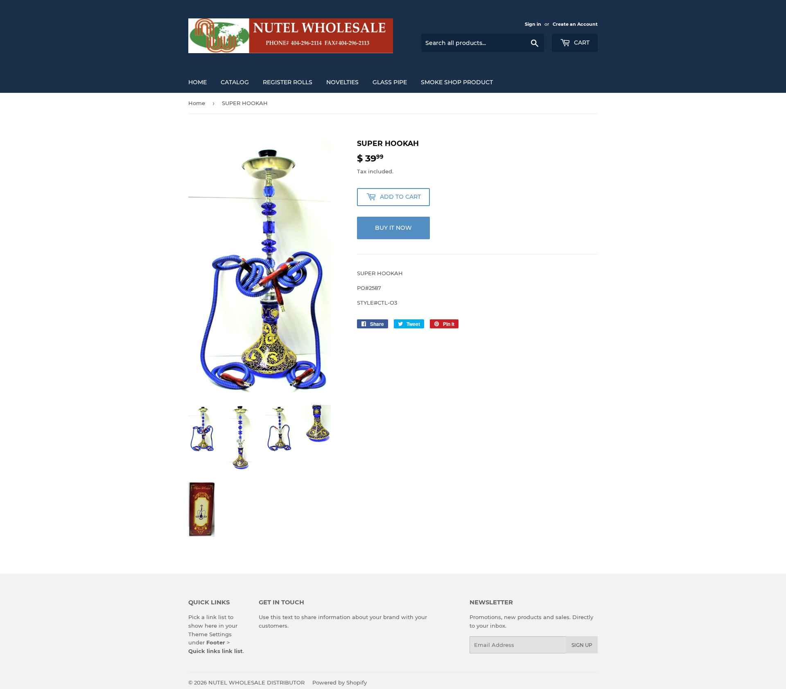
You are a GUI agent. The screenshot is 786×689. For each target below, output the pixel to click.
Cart (581, 42)
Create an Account (575, 24)
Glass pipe (390, 82)
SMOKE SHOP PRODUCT (457, 82)
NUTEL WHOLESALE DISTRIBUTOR (256, 682)
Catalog (235, 82)
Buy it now (393, 227)
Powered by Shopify (339, 682)
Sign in (533, 24)
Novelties (342, 82)
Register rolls (287, 82)
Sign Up (581, 645)
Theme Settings (210, 634)
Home (197, 82)
